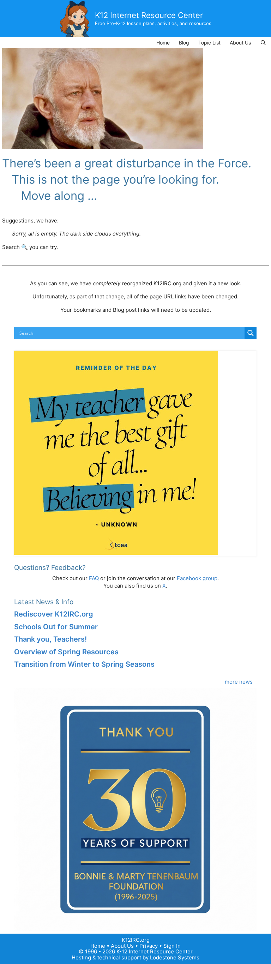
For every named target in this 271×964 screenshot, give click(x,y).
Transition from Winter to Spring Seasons (84, 664)
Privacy (148, 945)
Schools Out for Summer (56, 627)
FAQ (94, 578)
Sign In (172, 945)
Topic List (209, 43)
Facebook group (197, 578)
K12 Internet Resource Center (149, 15)
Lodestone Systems (174, 957)
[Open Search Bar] (263, 42)
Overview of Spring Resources (66, 652)
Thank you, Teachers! (50, 639)
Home (163, 43)
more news (239, 681)
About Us (240, 43)
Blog (184, 43)
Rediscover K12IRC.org (53, 614)
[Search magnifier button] (251, 333)
